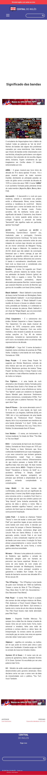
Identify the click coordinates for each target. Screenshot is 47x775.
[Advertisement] (23, 46)
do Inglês (23, 738)
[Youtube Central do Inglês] (33, 750)
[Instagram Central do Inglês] (23, 750)
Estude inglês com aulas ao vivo (23, 2)
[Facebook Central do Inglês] (13, 750)
